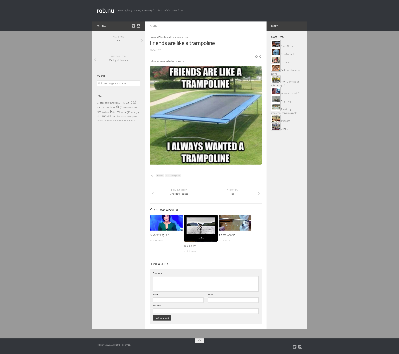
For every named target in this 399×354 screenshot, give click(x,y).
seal (98, 120)
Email (211, 294)
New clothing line (159, 234)
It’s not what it (227, 234)
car (128, 102)
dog (119, 106)
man (121, 116)
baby (102, 102)
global (133, 112)
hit (98, 116)
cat (133, 102)
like (167, 176)
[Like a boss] (201, 228)
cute (107, 108)
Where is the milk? (290, 93)
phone (134, 116)
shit (101, 120)
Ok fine (284, 128)
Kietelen (285, 62)
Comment (158, 273)
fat (122, 112)
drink (129, 107)
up (108, 120)
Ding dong (286, 101)
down (125, 108)
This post (285, 121)
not (125, 116)
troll (104, 120)
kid (108, 116)
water (116, 120)
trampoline (175, 176)
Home (153, 37)
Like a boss (190, 246)
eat (137, 108)
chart (99, 107)
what (121, 120)
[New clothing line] (166, 223)
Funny (153, 26)
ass (98, 103)
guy (137, 112)
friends (160, 176)
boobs (123, 103)
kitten (113, 116)
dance (112, 107)
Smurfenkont (287, 54)
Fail (113, 111)
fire (124, 112)
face (99, 111)
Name (156, 294)
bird (118, 103)
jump (103, 116)
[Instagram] (138, 26)
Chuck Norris (287, 46)
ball (106, 102)
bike (115, 103)
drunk (134, 108)
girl (128, 112)
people (129, 116)
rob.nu (105, 10)
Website (157, 305)
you (134, 120)
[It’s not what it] (235, 223)
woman (128, 120)
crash (103, 107)
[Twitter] (133, 26)
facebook (106, 112)
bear (110, 102)
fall (118, 111)
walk (110, 120)
